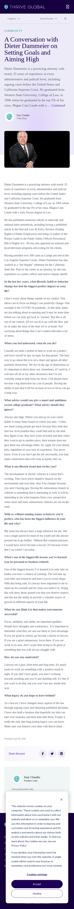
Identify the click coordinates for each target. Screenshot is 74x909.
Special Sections (47, 18)
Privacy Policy (19, 845)
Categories (12, 18)
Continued (58, 105)
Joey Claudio (23, 115)
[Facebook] (43, 754)
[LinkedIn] (61, 754)
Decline (37, 893)
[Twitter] (52, 754)
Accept (37, 884)
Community (13, 30)
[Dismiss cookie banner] (61, 799)
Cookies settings (37, 874)
